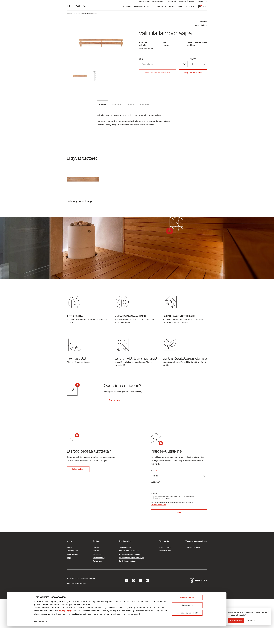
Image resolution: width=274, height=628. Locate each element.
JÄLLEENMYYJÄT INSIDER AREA (176, 1)
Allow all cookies (187, 597)
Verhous (96, 551)
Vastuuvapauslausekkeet (76, 583)
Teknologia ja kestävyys (143, 6)
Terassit (96, 547)
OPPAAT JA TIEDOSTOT (196, 1)
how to (131, 104)
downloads (145, 104)
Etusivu (69, 13)
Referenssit (162, 6)
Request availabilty (193, 72)
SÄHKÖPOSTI (156, 482)
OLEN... (154, 471)
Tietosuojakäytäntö (192, 547)
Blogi (171, 6)
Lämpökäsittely (125, 547)
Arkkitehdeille (144, 1)
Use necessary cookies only (187, 613)
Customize (186, 605)
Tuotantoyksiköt (165, 551)
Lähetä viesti (78, 469)
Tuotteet (127, 6)
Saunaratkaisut (98, 557)
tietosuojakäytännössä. (158, 505)
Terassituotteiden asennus (129, 551)
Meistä (69, 547)
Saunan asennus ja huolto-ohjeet (131, 557)
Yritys (179, 6)
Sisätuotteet (97, 554)
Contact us (114, 400)
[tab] (102, 104)
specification (117, 104)
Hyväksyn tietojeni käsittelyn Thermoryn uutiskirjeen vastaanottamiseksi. (174, 497)
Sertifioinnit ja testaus (127, 561)
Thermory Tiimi (72, 551)
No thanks (251, 620)
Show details (39, 622)
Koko (141, 59)
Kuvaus (102, 104)
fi (206, 1)
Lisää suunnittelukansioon (157, 72)
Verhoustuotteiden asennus (129, 554)
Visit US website (236, 620)
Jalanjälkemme (72, 554)
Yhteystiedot (190, 6)
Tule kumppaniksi (158, 1)
